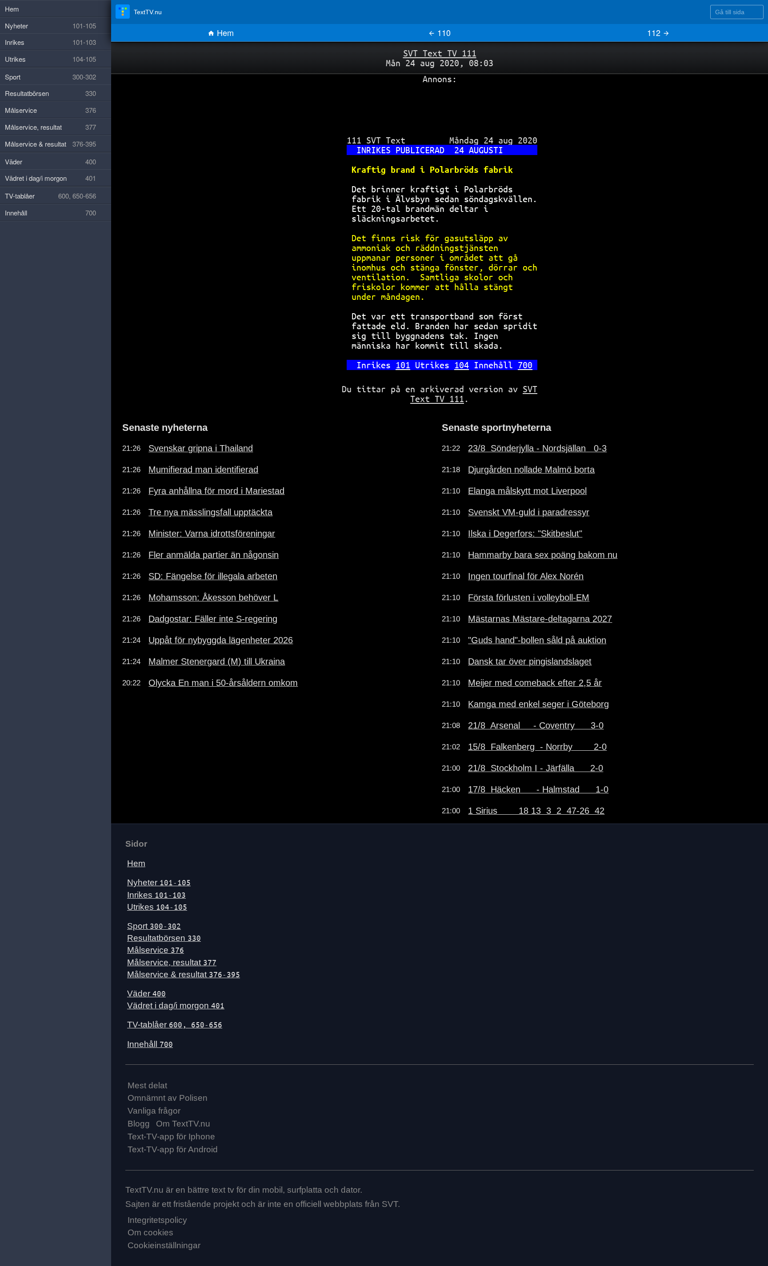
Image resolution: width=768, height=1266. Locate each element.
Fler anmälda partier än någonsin (213, 555)
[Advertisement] (439, 106)
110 (443, 32)
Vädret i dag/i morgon (175, 1005)
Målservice (155, 950)
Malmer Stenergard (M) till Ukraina (216, 661)
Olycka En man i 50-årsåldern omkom (223, 683)
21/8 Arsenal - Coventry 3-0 (536, 725)
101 (403, 365)
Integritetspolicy (157, 1220)
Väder (146, 993)
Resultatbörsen (164, 938)
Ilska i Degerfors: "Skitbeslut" (525, 533)
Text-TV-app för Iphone (171, 1136)
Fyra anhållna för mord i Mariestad (216, 491)
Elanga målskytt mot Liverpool (527, 491)
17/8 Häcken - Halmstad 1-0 (538, 789)
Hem (224, 32)
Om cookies (150, 1232)
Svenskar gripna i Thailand (200, 448)
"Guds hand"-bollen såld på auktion (537, 640)
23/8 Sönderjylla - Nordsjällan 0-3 (537, 448)
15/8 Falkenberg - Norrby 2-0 (537, 747)
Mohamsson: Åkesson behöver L (213, 597)
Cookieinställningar (164, 1245)
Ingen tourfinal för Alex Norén (526, 576)
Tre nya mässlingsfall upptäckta (210, 512)
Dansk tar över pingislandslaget (530, 661)
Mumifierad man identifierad (203, 469)
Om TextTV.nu (183, 1123)
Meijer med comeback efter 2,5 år (535, 683)
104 (461, 365)
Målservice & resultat (183, 974)
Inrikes (156, 895)
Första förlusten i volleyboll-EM (528, 597)
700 (525, 365)
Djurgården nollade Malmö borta (531, 469)
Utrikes (157, 907)
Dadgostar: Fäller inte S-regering (212, 619)
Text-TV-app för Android (173, 1149)
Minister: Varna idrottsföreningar (211, 533)
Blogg (139, 1123)
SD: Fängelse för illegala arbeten (212, 576)
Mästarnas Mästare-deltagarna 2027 (540, 619)
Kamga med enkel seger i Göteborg (538, 704)
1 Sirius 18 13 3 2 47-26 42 (536, 811)
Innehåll (150, 1044)
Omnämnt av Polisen (168, 1098)
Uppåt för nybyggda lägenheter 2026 (220, 640)
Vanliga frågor (154, 1110)
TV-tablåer (174, 1024)
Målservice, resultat (171, 962)
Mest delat (147, 1085)
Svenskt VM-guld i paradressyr (528, 512)
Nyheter (159, 882)
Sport (154, 926)
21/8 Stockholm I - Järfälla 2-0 (535, 768)
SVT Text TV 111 (439, 53)
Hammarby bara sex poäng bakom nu (542, 555)
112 (655, 32)
